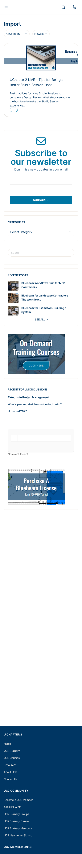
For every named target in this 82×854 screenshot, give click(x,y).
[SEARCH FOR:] (41, 253)
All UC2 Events (12, 807)
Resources (10, 765)
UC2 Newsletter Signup (18, 835)
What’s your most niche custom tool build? (35, 404)
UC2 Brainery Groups (16, 814)
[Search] (64, 7)
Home (7, 743)
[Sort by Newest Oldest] (41, 33)
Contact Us (10, 779)
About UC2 (10, 772)
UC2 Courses (12, 757)
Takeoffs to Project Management (28, 397)
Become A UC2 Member (18, 799)
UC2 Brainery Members (18, 828)
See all (40, 319)
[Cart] (74, 7)
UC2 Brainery (12, 750)
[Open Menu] (6, 7)
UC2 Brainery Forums (16, 821)
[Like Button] (14, 110)
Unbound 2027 (17, 411)
